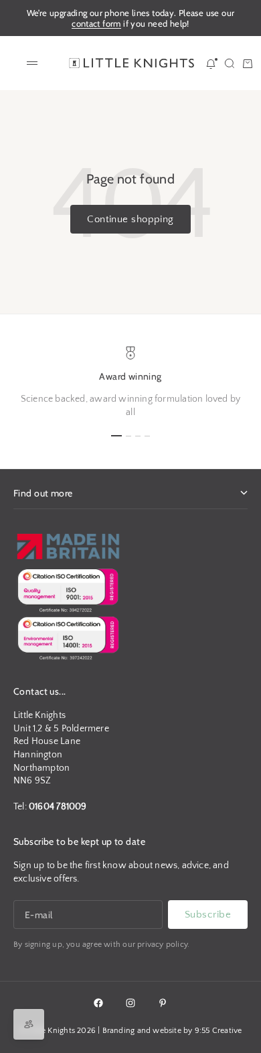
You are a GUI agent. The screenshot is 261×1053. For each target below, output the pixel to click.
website (167, 1030)
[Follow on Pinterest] (162, 1003)
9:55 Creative (218, 1030)
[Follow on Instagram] (130, 1003)
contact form (96, 23)
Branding (118, 1030)
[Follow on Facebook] (98, 1003)
